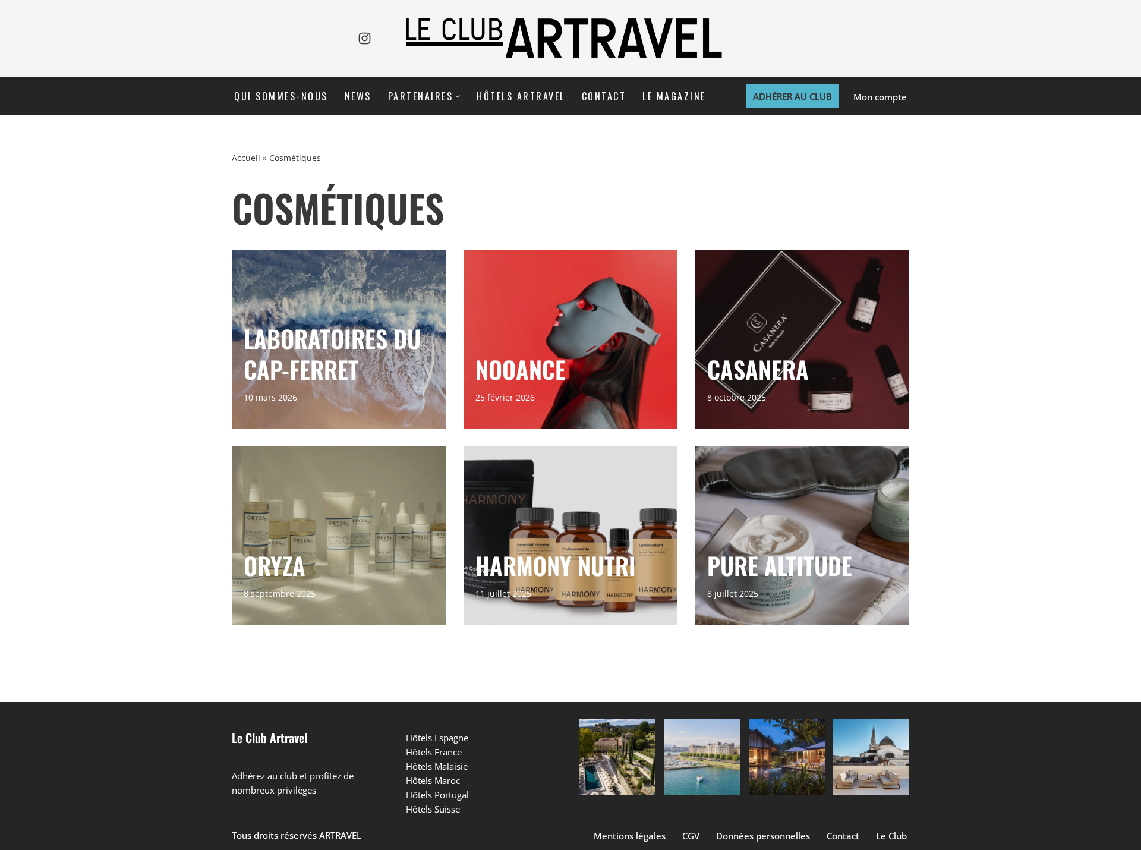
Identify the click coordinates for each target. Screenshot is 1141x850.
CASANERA (758, 369)
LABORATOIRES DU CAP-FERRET (332, 353)
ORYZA (274, 565)
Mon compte (880, 97)
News (358, 96)
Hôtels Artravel (521, 96)
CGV (690, 836)
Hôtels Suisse (433, 809)
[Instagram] (364, 38)
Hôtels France (434, 752)
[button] (458, 97)
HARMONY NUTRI (555, 565)
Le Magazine (674, 96)
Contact (604, 96)
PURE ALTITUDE (779, 565)
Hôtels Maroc (433, 780)
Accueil (246, 157)
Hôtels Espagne (437, 738)
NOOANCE (520, 369)
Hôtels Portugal (437, 795)
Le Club (891, 836)
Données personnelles (763, 836)
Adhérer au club (792, 96)
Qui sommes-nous (281, 96)
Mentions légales (630, 836)
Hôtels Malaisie (437, 766)
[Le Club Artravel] (570, 39)
